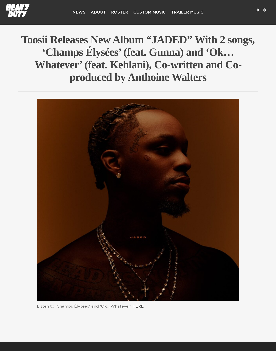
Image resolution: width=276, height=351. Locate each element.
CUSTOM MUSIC (149, 12)
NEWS (79, 12)
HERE (138, 306)
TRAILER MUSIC (187, 12)
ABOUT (98, 12)
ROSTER (119, 12)
